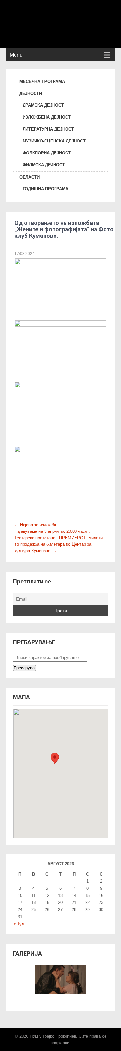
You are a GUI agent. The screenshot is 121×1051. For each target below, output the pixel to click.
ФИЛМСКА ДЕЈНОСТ (44, 165)
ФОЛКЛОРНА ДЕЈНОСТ (47, 153)
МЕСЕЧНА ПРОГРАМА (42, 81)
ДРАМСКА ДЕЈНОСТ (43, 105)
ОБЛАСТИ (29, 177)
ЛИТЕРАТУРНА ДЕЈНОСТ (48, 129)
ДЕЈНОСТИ (30, 93)
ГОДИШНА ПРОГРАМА (45, 188)
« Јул (19, 923)
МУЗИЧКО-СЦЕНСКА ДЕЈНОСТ (54, 141)
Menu (16, 55)
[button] (55, 758)
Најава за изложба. (36, 524)
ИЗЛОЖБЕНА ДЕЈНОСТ (47, 117)
